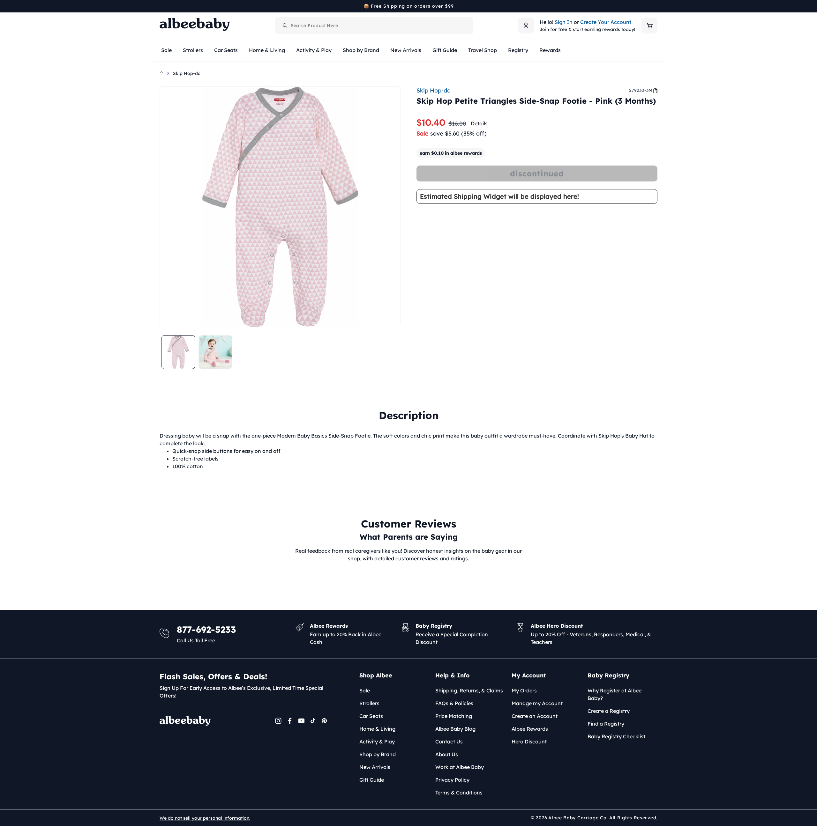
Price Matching (453, 716)
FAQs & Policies (454, 703)
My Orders (524, 690)
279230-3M (640, 90)
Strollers (369, 703)
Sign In (564, 22)
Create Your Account (605, 22)
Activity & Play (377, 741)
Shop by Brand (377, 754)
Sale (364, 690)
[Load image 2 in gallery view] (216, 352)
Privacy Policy (452, 780)
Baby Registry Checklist (616, 736)
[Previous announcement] (162, 6)
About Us (446, 754)
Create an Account (535, 716)
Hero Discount (529, 741)
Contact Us (449, 741)
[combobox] (374, 25)
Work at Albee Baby (459, 767)
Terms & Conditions (459, 792)
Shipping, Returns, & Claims (469, 690)
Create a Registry (609, 711)
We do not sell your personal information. (205, 818)
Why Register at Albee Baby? (614, 694)
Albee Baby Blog (455, 729)
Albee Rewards (530, 729)
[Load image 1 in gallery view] (178, 352)
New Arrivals (374, 767)
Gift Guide (371, 780)
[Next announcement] (655, 6)
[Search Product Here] (285, 25)
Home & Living (377, 729)
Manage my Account (537, 703)
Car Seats (371, 716)
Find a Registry (606, 723)
